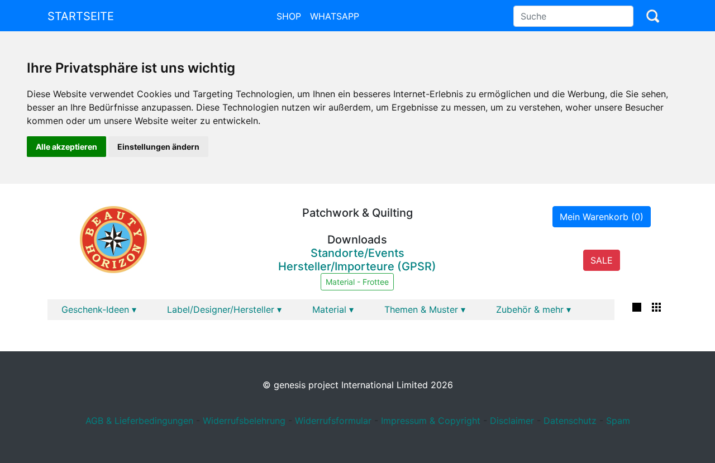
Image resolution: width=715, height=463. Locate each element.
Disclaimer (512, 420)
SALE (601, 260)
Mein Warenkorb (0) (602, 216)
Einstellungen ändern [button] (158, 146)
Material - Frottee (357, 282)
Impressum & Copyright (430, 420)
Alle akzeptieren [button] (66, 146)
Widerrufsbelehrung (244, 420)
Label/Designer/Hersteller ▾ (224, 309)
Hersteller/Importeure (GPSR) (357, 266)
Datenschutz (570, 420)
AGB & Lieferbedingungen (139, 420)
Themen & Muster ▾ (424, 309)
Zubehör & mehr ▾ (533, 309)
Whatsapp (334, 16)
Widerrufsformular (333, 420)
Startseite (80, 16)
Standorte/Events (357, 253)
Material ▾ (333, 309)
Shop (289, 16)
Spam (618, 420)
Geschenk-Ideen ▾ (98, 309)
